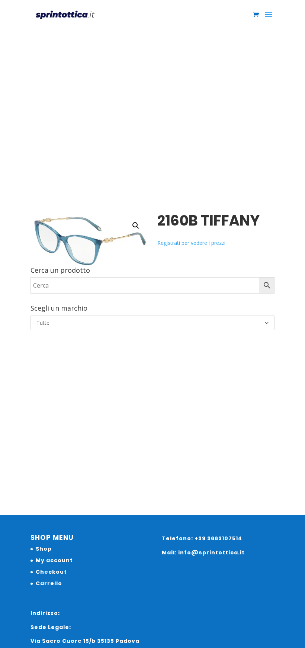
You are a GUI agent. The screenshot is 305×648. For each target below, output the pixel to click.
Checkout (51, 572)
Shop (44, 549)
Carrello (49, 583)
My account (54, 560)
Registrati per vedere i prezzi (191, 242)
